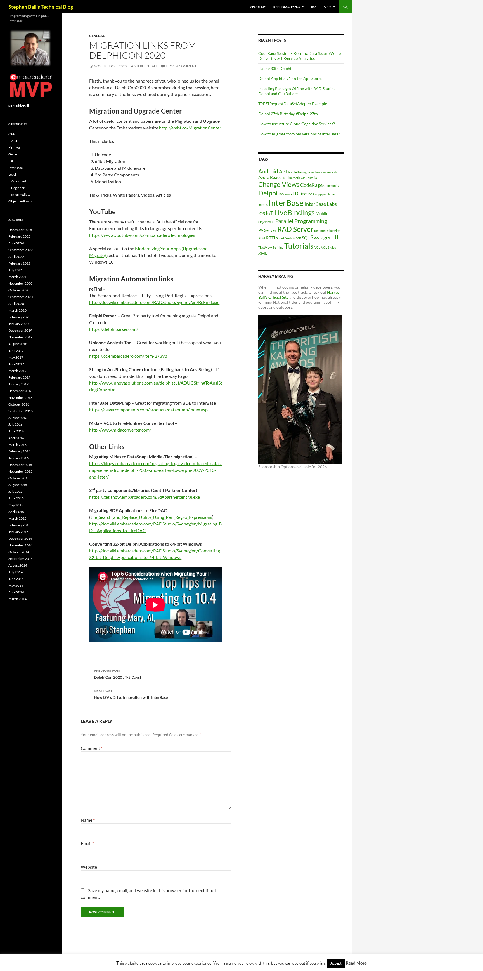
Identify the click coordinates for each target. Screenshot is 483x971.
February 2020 (19, 317)
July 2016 (15, 424)
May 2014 (15, 585)
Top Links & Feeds (286, 6)
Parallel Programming (301, 221)
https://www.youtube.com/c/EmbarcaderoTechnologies (142, 235)
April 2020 (16, 303)
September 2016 (20, 411)
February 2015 (19, 525)
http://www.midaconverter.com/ (120, 429)
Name (88, 819)
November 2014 (20, 545)
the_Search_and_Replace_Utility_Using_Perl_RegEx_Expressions (151, 517)
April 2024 (16, 243)
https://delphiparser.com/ (113, 329)
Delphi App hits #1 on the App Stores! (291, 78)
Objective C (266, 222)
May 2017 (15, 357)
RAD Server (295, 229)
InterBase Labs (320, 204)
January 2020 (18, 324)
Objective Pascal (20, 201)
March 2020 (17, 310)
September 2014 (20, 559)
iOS (261, 213)
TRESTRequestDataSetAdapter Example (292, 103)
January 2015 (18, 532)
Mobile (322, 213)
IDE (309, 194)
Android (268, 171)
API (283, 171)
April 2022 (16, 256)
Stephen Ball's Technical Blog (40, 7)
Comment (92, 748)
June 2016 (16, 431)
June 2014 (16, 579)
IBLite (300, 193)
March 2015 (17, 518)
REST (261, 238)
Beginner (18, 188)
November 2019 (20, 337)
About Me (258, 6)
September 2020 (20, 297)
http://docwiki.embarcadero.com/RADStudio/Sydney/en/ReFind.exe (154, 302)
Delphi (268, 193)
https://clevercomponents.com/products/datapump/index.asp (148, 409)
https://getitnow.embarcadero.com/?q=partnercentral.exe (144, 496)
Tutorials (299, 245)
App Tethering (297, 172)
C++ (11, 134)
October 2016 (18, 404)
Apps (327, 6)
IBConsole (285, 194)
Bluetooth (293, 178)
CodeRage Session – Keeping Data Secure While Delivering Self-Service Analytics (299, 56)
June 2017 (16, 350)
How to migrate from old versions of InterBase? (299, 133)
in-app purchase (324, 194)
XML (262, 253)
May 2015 (15, 505)
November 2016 (20, 397)
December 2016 (20, 391)
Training (278, 247)
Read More (356, 962)
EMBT (13, 141)
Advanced (18, 181)
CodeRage (311, 185)
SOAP (297, 238)
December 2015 (20, 465)
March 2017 (17, 371)
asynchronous (316, 172)
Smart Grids (284, 238)
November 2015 (20, 471)
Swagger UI (324, 237)
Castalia (311, 178)
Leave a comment (181, 66)
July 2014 (15, 572)
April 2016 (16, 438)
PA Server (267, 230)
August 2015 (17, 485)
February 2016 (19, 451)
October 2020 (18, 290)
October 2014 (18, 552)
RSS (313, 6)
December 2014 (20, 538)
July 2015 (15, 491)
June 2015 (16, 498)
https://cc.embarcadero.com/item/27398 (128, 356)
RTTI (270, 237)
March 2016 (17, 444)
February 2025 (19, 236)
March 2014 (17, 599)
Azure (263, 177)
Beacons (278, 177)
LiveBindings (294, 212)
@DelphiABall (18, 105)
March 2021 (17, 277)
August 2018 (17, 344)
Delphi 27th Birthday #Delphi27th (288, 113)
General (97, 36)
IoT (269, 213)
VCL (317, 247)
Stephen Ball (145, 66)
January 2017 (18, 384)
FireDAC (14, 147)
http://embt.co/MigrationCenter (190, 127)
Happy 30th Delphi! (275, 68)
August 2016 (17, 418)
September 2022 (20, 250)
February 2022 (19, 263)
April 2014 (16, 592)
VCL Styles (328, 247)
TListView (265, 247)
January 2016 (18, 458)
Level (12, 174)
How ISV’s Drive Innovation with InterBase (131, 694)
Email (87, 843)
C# (303, 178)
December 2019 (20, 330)
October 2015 (18, 478)
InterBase (286, 203)
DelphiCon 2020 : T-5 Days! (117, 674)
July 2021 (15, 270)
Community (331, 185)
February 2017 (19, 377)
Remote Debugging (327, 230)
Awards (332, 172)
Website (89, 866)
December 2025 (20, 230)
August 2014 (17, 565)
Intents (263, 204)
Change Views (278, 184)
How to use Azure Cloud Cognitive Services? (296, 123)
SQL (306, 237)
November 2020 (20, 283)
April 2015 (16, 512)
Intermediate (20, 194)
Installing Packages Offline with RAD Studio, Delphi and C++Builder (296, 91)
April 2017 (16, 364)
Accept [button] (336, 963)
